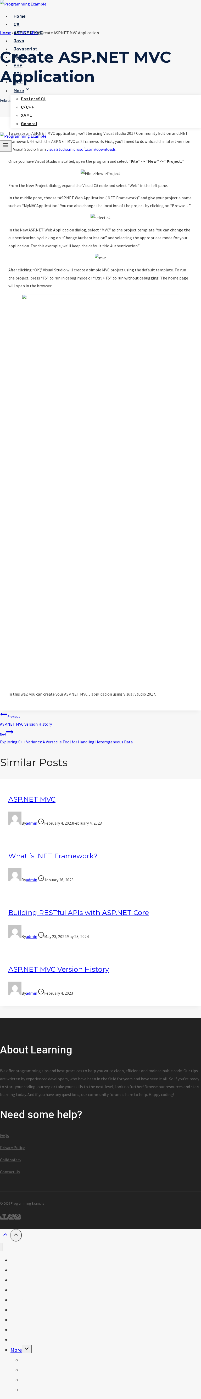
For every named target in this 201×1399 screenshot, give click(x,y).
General (29, 123)
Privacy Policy (12, 1147)
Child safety (10, 1159)
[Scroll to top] (5, 1236)
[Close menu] (1, 1247)
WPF (18, 81)
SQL (18, 73)
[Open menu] (6, 146)
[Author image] (14, 823)
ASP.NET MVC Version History (26, 720)
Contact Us (10, 1171)
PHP (18, 65)
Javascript (25, 48)
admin (31, 823)
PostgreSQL (33, 99)
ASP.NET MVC (28, 32)
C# (17, 24)
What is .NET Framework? (53, 856)
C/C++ (27, 107)
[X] (11, 1217)
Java (19, 40)
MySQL (21, 57)
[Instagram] (17, 1217)
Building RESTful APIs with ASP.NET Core (78, 912)
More (16, 1349)
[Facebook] (4, 1217)
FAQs (4, 1135)
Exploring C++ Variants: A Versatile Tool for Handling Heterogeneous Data (66, 738)
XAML (26, 115)
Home (20, 16)
